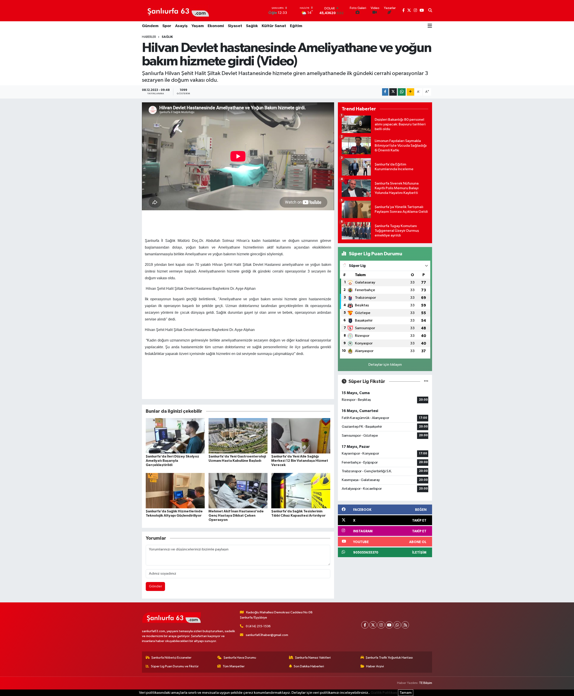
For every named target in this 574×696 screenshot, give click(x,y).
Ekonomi (216, 26)
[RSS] (405, 625)
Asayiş (181, 26)
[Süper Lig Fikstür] (426, 381)
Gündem (150, 26)
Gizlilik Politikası (384, 693)
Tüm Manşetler (234, 666)
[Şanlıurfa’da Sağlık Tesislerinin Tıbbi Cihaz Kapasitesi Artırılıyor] (300, 490)
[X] (373, 625)
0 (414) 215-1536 (258, 626)
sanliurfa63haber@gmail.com (267, 635)
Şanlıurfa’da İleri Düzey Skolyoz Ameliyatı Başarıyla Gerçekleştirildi (172, 461)
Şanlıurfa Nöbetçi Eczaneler (171, 657)
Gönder (155, 586)
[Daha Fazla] (410, 92)
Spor (166, 26)
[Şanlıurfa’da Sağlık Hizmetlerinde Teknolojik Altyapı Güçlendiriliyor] (175, 490)
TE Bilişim (425, 683)
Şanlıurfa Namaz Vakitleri (313, 657)
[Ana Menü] (430, 26)
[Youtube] (389, 625)
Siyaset (235, 26)
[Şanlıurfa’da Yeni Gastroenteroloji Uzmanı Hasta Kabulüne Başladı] (238, 436)
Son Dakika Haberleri (309, 666)
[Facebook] (365, 625)
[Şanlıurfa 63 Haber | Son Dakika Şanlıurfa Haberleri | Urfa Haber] (176, 10)
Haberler (149, 37)
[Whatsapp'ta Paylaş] (402, 92)
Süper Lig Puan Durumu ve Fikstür (175, 666)
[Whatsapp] (397, 625)
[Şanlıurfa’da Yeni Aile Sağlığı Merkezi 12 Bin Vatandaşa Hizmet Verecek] (300, 436)
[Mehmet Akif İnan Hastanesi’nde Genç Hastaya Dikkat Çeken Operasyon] (238, 490)
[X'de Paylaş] (393, 92)
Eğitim (296, 26)
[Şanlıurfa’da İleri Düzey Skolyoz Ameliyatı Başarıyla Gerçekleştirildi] (175, 436)
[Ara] (430, 11)
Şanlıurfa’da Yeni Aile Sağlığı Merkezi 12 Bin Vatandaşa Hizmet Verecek (299, 461)
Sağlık (252, 26)
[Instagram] (381, 625)
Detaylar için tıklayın (385, 365)
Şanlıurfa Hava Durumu (240, 657)
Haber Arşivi (375, 666)
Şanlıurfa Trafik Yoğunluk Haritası (389, 657)
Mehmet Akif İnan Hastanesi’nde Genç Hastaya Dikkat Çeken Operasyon (236, 515)
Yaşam (197, 26)
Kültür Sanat (274, 26)
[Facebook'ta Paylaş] (385, 92)
